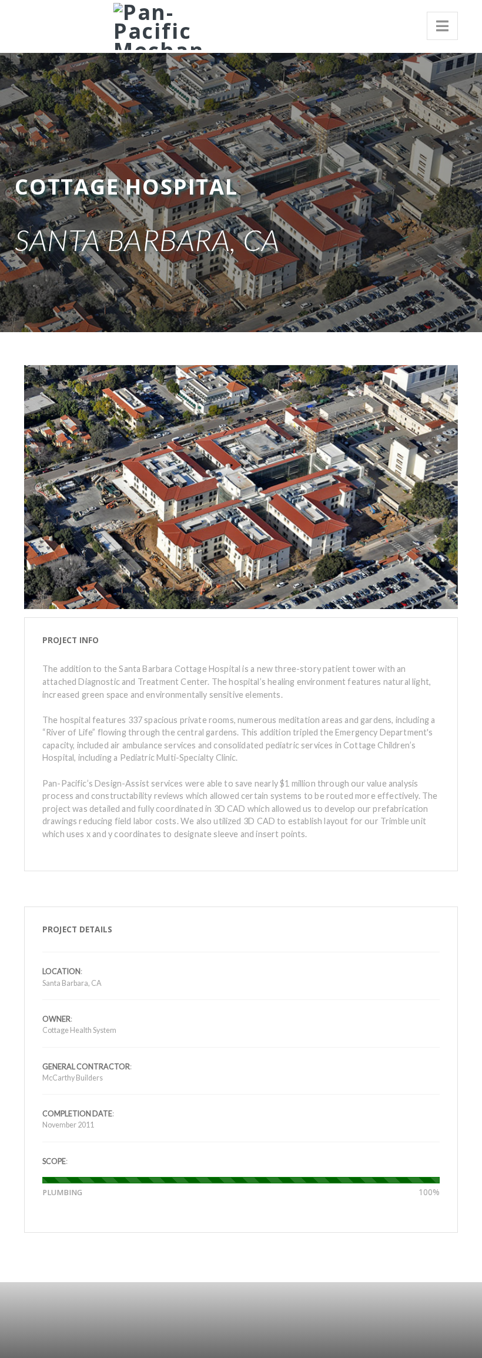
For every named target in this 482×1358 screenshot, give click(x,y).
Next (443, 457)
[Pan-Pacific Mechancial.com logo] (154, 24)
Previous (39, 457)
